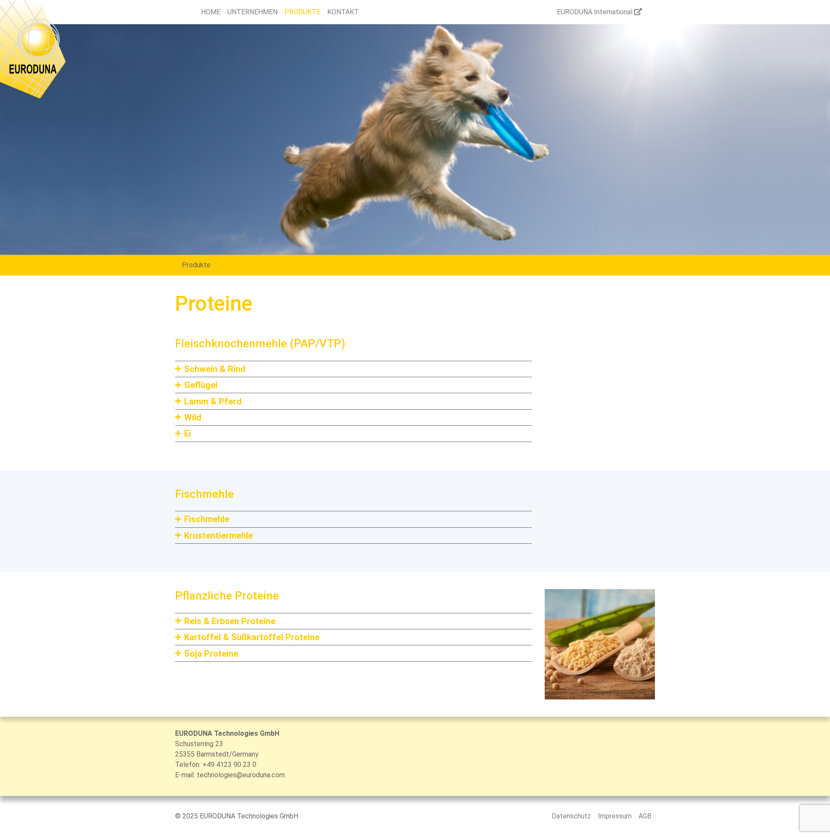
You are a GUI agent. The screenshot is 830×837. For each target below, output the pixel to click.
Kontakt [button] (343, 12)
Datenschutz (571, 816)
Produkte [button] (302, 12)
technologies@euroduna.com (241, 775)
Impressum (615, 816)
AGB (644, 816)
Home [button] (210, 12)
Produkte (196, 265)
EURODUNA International (595, 12)
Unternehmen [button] (252, 12)
